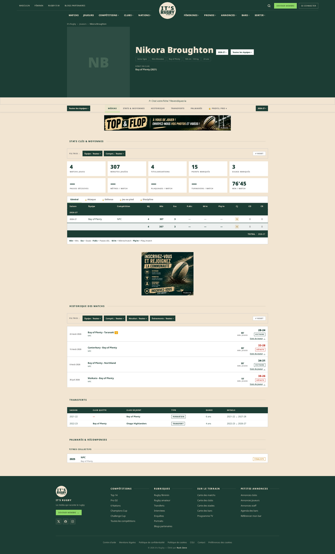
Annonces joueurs (250, 500)
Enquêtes (159, 515)
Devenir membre (285, 5)
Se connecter (308, 5)
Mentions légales (127, 542)
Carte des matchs (206, 495)
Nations (144, 15)
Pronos (210, 15)
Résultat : (138, 318)
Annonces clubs (249, 495)
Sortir (260, 15)
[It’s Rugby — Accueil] (61, 491)
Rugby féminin (161, 495)
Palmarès (196, 108)
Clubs (128, 15)
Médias (112, 108)
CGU (192, 542)
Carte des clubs (205, 500)
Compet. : (115, 153)
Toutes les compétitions (123, 521)
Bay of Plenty (133, 416)
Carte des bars (204, 510)
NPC (89, 335)
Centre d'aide (109, 542)
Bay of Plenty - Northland (102, 362)
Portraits (158, 521)
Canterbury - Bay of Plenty (102, 347)
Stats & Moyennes (134, 108)
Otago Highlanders (136, 423)
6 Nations (116, 505)
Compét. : (115, 318)
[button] (167, 333)
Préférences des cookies (220, 542)
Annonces (228, 15)
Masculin (24, 5)
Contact (201, 542)
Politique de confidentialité (152, 542)
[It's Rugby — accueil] (167, 10)
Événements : (162, 318)
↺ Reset (259, 153)
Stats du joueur (257, 338)
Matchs (74, 15)
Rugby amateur (162, 500)
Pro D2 (114, 500)
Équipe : (92, 153)
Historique (158, 108)
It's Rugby (71, 24)
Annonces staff (248, 505)
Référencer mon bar (251, 515)
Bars (246, 15)
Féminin (39, 5)
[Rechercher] (269, 6)
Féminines (191, 15)
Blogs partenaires (75, 5)
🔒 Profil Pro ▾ (218, 108)
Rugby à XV (54, 5)
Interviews (159, 510)
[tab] (74, 199)
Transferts (177, 108)
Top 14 (114, 495)
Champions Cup (119, 510)
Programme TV (205, 515)
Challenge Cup (118, 515)
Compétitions (109, 15)
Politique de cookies (177, 542)
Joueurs (88, 15)
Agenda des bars (249, 510)
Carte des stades (205, 505)
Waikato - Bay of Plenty (101, 378)
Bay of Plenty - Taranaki (101, 332)
